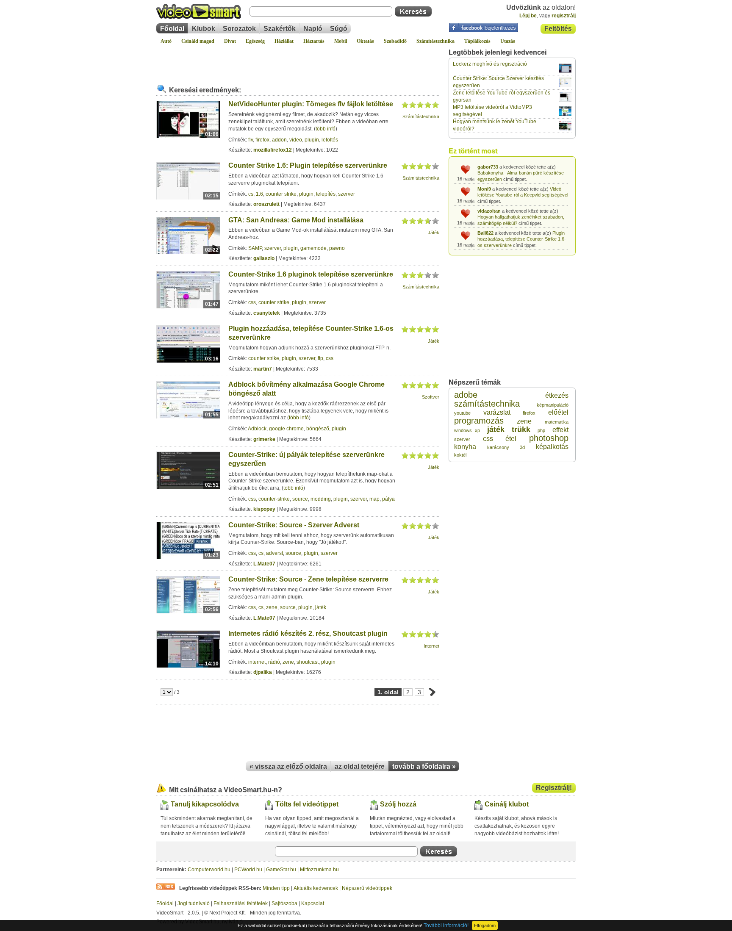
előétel (558, 412)
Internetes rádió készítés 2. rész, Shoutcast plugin (308, 633)
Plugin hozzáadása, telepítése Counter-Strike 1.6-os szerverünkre (521, 239)
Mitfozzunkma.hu (319, 870)
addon (279, 140)
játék (320, 607)
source (300, 499)
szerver (346, 194)
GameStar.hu (281, 870)
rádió (274, 662)
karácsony (498, 447)
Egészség (255, 41)
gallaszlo (263, 258)
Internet (431, 645)
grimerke (264, 439)
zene (271, 607)
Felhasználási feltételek (241, 903)
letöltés (330, 140)
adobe (465, 394)
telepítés (326, 194)
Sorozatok (239, 28)
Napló (312, 28)
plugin (312, 140)
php (541, 430)
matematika (556, 421)
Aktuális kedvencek (316, 888)
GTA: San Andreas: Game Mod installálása (295, 220)
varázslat (496, 412)
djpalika (262, 672)
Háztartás (313, 41)
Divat (230, 41)
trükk (521, 429)
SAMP (255, 248)
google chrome (286, 429)
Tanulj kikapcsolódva (205, 804)
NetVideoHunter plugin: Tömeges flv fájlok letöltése (310, 104)
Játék (433, 232)
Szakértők (279, 28)
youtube (462, 413)
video (295, 140)
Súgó (338, 28)
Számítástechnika (435, 41)
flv (250, 140)
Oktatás (365, 41)
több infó (326, 129)
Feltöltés (558, 28)
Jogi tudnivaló (193, 903)
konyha (465, 446)
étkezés (556, 395)
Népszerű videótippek (367, 888)
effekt (560, 429)
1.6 (259, 194)
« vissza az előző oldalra (288, 766)
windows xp (467, 430)
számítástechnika (487, 403)
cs (250, 194)
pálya (388, 499)
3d (522, 447)
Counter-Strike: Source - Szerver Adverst (293, 525)
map (374, 499)
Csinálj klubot (507, 804)
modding (321, 499)
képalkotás (552, 446)
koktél (460, 454)
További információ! (446, 925)
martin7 (262, 369)
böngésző (317, 429)
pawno (337, 248)
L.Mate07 (264, 564)
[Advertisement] (298, 61)
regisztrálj (564, 16)
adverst (274, 553)
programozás (479, 420)
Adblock (257, 429)
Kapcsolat (312, 903)
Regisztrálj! (554, 787)
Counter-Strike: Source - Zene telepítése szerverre (308, 579)
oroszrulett (266, 204)
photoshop (548, 438)
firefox (262, 140)
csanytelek (266, 313)
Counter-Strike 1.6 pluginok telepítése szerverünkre (310, 274)
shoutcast (308, 662)
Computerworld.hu (209, 870)
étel (510, 438)
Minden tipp (276, 888)
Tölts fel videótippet (306, 804)
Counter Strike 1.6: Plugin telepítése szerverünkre (307, 165)
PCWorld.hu (248, 870)
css (252, 302)
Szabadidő (395, 41)
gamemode (313, 248)
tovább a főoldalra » (424, 766)
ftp (320, 358)
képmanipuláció (552, 404)
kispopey (264, 509)
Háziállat (284, 41)
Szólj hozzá (398, 804)
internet (257, 662)
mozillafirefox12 (272, 150)
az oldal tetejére (360, 766)
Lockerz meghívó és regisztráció (490, 64)
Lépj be (528, 16)
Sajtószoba (284, 903)
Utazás (507, 41)
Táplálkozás (477, 41)
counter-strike (274, 499)
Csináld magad (197, 41)
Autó (166, 41)
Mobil (340, 41)
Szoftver (430, 396)
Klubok (203, 28)
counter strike (281, 194)
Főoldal (172, 28)
